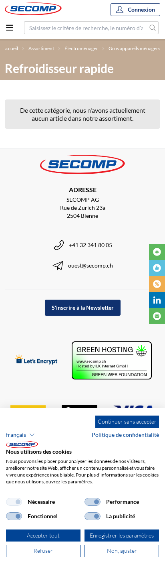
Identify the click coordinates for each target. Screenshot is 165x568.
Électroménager (81, 48)
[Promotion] (157, 284)
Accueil (10, 48)
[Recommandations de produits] (157, 268)
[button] (20, 435)
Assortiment (41, 48)
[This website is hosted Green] (112, 360)
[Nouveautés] (157, 252)
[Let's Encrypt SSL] (36, 360)
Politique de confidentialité (125, 434)
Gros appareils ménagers (134, 48)
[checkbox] (14, 502)
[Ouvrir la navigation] (9, 27)
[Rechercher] (153, 27)
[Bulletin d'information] (157, 316)
